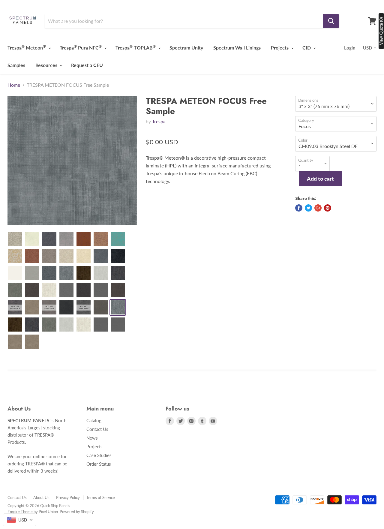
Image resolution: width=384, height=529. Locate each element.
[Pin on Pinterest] (327, 208)
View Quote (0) (381, 31)
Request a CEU (87, 65)
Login (349, 47)
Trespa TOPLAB (136, 47)
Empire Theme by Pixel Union (33, 511)
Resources (46, 65)
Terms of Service (100, 497)
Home (14, 85)
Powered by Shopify (77, 511)
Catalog (93, 420)
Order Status (98, 464)
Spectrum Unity (186, 47)
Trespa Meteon (27, 47)
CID (307, 47)
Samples (16, 65)
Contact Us (97, 429)
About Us (41, 497)
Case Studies (99, 455)
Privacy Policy (68, 497)
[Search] (331, 21)
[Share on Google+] (318, 208)
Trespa (159, 121)
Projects (280, 47)
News (92, 437)
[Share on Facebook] (298, 208)
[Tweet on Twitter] (308, 208)
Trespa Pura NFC (81, 47)
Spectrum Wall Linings (237, 47)
